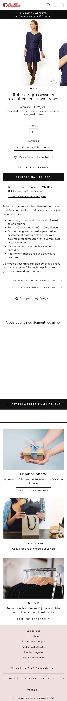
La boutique (33, 630)
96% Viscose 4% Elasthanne (33, 147)
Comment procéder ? (33, 619)
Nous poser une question (33, 287)
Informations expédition (33, 280)
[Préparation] (33, 518)
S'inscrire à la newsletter (32, 667)
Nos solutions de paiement (32, 678)
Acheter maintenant (33, 177)
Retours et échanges (33, 641)
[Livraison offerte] (33, 449)
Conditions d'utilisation (34, 646)
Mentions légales (33, 652)
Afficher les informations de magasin (27, 196)
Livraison (33, 636)
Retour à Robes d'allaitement (35, 404)
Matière (33, 141)
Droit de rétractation (33, 657)
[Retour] (33, 578)
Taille (33, 125)
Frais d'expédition (33, 111)
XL (33, 132)
